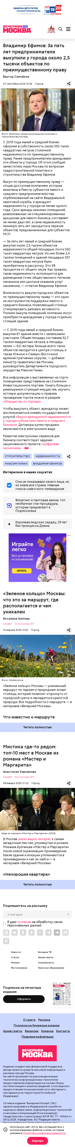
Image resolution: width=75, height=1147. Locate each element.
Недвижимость (48, 456)
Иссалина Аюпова (16, 618)
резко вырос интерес (34, 839)
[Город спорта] (51, 29)
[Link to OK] (23, 932)
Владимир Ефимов (47, 463)
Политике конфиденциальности (44, 1133)
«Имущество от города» (22, 401)
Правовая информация (37, 1036)
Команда (47, 1031)
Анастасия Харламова (19, 772)
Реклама (44, 1020)
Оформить (24, 999)
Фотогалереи (19, 968)
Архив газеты (45, 957)
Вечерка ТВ (45, 952)
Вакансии (31, 1031)
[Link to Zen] (31, 932)
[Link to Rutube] (65, 932)
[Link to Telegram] (48, 932)
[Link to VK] (15, 932)
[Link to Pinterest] (6, 941)
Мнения (15, 963)
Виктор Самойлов (16, 76)
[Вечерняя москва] (37, 1053)
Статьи (15, 957)
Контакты (63, 1031)
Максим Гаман (16, 463)
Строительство (17, 456)
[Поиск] (60, 29)
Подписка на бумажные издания (36, 1025)
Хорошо (37, 1141)
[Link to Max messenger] (6, 932)
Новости (16, 952)
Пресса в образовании (51, 968)
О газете (29, 1020)
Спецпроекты (46, 963)
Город (39, 83)
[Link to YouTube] (40, 932)
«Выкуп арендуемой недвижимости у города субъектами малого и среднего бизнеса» (37, 421)
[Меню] (68, 29)
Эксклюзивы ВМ (24, 624)
